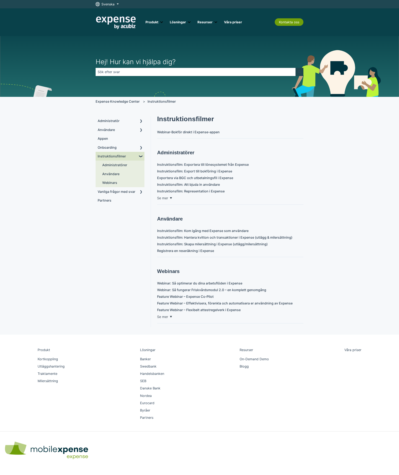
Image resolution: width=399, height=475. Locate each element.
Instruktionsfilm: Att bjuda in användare (188, 184)
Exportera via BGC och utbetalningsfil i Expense (195, 178)
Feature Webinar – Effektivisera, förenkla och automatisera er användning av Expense (225, 303)
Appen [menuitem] (103, 138)
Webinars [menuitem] (109, 183)
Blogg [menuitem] (244, 366)
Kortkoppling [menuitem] (48, 359)
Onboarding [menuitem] (107, 147)
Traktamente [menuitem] (47, 374)
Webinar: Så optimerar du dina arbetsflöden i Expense (199, 283)
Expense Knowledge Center (118, 101)
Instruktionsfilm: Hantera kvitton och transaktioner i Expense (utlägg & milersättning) (224, 237)
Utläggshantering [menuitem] (51, 366)
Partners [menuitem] (104, 200)
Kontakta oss (289, 22)
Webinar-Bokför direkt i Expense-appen (188, 132)
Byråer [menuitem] (145, 410)
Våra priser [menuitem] (352, 350)
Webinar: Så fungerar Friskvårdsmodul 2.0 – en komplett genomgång (211, 290)
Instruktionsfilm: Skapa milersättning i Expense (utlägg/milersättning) (212, 244)
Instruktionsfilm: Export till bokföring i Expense (194, 171)
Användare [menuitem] (106, 130)
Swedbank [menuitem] (148, 366)
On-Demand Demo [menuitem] (254, 359)
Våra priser (233, 22)
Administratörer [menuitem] (114, 165)
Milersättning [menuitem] (48, 381)
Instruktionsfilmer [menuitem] (112, 156)
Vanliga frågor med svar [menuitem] (116, 192)
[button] (141, 121)
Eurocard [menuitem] (147, 403)
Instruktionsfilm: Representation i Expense (191, 191)
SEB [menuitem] (143, 381)
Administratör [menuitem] (108, 121)
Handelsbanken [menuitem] (152, 374)
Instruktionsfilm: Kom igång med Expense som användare (203, 231)
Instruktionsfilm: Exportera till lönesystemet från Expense (203, 164)
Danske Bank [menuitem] (150, 388)
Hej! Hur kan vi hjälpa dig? (136, 62)
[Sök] (299, 72)
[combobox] (196, 72)
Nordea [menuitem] (146, 396)
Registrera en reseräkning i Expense (185, 251)
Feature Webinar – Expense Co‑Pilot (185, 296)
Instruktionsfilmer (162, 101)
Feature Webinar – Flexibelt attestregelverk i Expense (199, 310)
